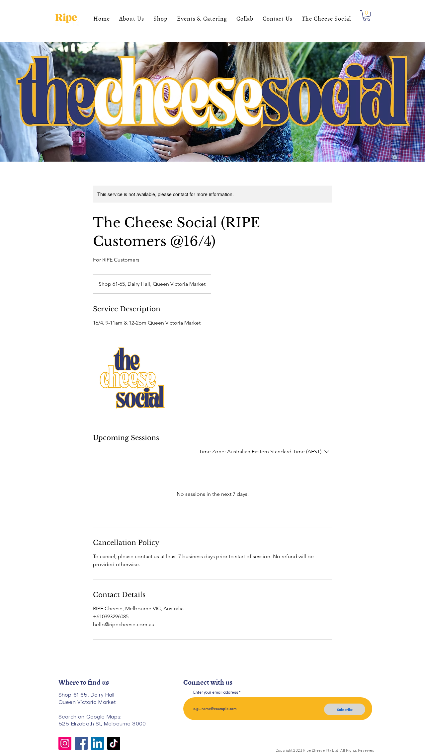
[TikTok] (113, 743)
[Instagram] (64, 743)
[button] (366, 15)
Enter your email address (215, 692)
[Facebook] (81, 743)
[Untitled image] (131, 379)
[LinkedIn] (97, 743)
